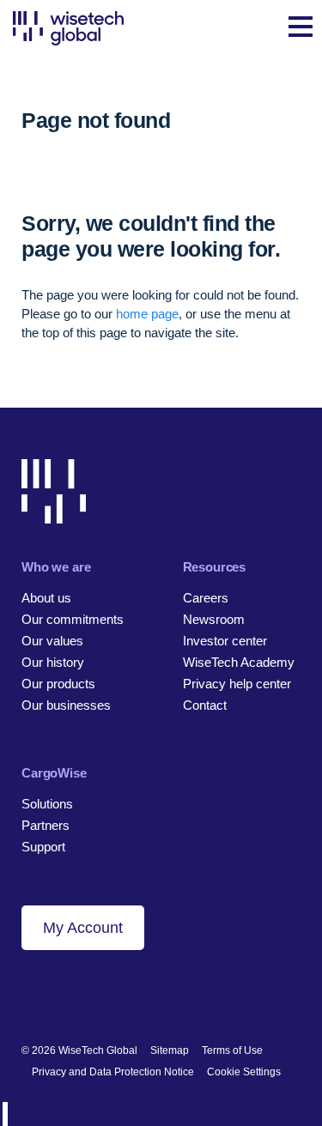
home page (147, 313)
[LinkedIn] (29, 995)
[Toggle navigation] (300, 28)
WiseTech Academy (239, 662)
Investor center (225, 640)
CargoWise (54, 773)
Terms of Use (232, 1050)
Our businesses (66, 705)
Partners (45, 825)
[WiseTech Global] (68, 28)
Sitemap (169, 1050)
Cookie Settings (244, 1072)
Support (43, 846)
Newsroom (214, 619)
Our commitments (72, 619)
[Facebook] (59, 995)
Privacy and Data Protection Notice (113, 1072)
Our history (52, 662)
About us (46, 597)
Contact (205, 705)
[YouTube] (117, 995)
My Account (83, 927)
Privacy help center (237, 683)
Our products (58, 683)
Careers (205, 597)
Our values (52, 640)
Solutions (47, 803)
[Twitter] (88, 995)
